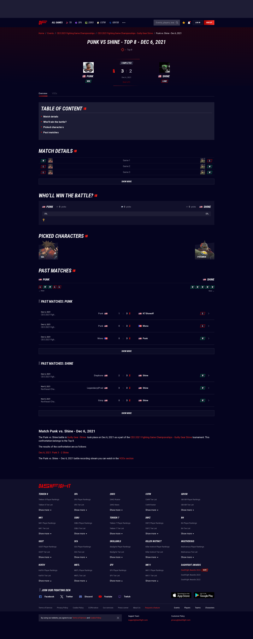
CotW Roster (151, 505)
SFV (111, 564)
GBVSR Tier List (187, 505)
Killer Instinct (153, 541)
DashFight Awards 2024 (190, 570)
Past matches (51, 132)
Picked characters (53, 127)
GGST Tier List (44, 552)
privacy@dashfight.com (180, 620)
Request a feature (152, 608)
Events (177, 608)
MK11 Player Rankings (155, 570)
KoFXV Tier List (45, 576)
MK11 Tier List (151, 576)
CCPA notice (93, 608)
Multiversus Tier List (189, 552)
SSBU (76, 517)
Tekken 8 (43, 494)
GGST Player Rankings (48, 547)
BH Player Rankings (189, 523)
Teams (198, 608)
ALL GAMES (57, 22)
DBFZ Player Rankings (154, 523)
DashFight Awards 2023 (190, 575)
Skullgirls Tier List (117, 552)
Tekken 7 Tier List (117, 528)
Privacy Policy (62, 608)
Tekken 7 (114, 517)
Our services (108, 608)
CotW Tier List (151, 500)
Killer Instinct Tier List (154, 552)
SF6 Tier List (79, 505)
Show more (44, 510)
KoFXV (42, 564)
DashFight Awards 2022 (190, 580)
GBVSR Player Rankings (190, 500)
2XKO (91, 22)
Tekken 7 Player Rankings (120, 523)
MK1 (41, 517)
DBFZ (148, 517)
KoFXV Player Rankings (48, 570)
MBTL (77, 564)
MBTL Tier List (80, 576)
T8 (70, 22)
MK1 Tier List (44, 528)
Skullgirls (115, 541)
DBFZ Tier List (151, 528)
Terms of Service (45, 608)
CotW (103, 22)
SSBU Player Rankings (83, 523)
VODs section (126, 458)
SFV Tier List (115, 576)
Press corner (123, 608)
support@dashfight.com (138, 620)
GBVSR (115, 22)
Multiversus (187, 541)
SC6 (76, 541)
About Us (136, 608)
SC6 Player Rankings (82, 547)
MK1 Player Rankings (47, 523)
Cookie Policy (78, 608)
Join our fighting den (56, 590)
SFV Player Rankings (118, 570)
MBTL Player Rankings (83, 570)
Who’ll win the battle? (55, 122)
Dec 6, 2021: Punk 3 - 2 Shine (54, 452)
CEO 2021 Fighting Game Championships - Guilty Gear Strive (161, 437)
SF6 (80, 22)
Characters (209, 608)
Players (187, 608)
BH (182, 517)
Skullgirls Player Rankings (120, 547)
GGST (41, 541)
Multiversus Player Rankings (192, 547)
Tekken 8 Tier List (46, 505)
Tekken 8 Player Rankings (49, 500)
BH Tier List (185, 528)
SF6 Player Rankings (82, 500)
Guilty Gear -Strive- (77, 437)
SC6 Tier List (79, 552)
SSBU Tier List (80, 528)
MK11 (148, 564)
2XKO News (114, 505)
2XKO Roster (115, 500)
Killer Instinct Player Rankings (158, 547)
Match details (50, 116)
